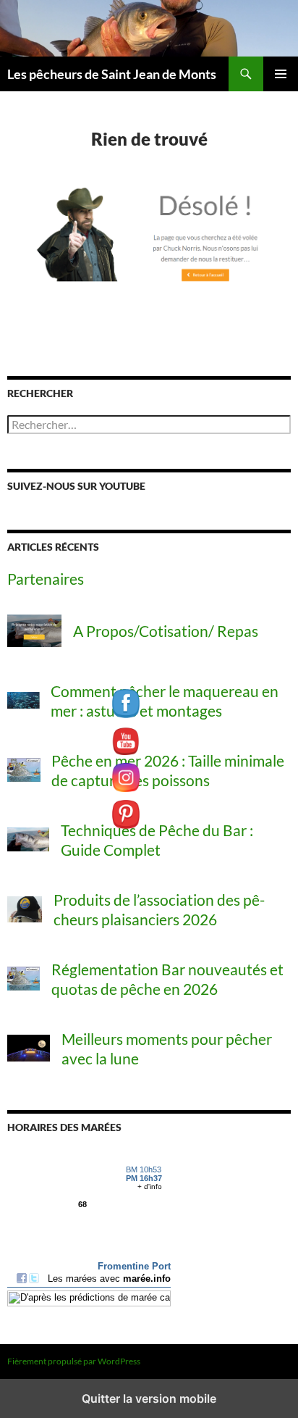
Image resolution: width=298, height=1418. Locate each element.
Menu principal (280, 74)
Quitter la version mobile (149, 1398)
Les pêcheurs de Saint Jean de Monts (111, 74)
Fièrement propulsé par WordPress (73, 1361)
